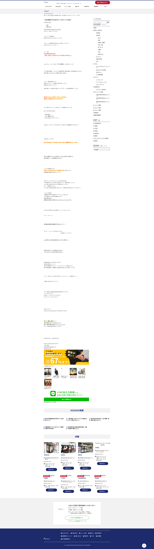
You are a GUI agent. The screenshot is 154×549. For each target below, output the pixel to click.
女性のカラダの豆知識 (101, 69)
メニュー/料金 (67, 6)
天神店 (96, 130)
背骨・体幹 (100, 44)
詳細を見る (51, 469)
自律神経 (98, 32)
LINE (45, 29)
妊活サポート (99, 72)
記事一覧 (50, 402)
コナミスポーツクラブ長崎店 (101, 138)
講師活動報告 (97, 115)
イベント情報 (97, 105)
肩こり (99, 37)
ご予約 (103, 2)
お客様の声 (86, 6)
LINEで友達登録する (76, 517)
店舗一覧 (91, 533)
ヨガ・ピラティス (100, 84)
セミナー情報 (97, 110)
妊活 (97, 61)
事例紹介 (96, 112)
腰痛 (99, 40)
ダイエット (98, 56)
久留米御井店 (97, 123)
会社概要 (99, 536)
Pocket (59, 29)
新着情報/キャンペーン (67, 536)
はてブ (55, 29)
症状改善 (56, 15)
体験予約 (86, 536)
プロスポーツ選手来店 (101, 89)
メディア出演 (97, 107)
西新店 (96, 135)
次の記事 (54, 402)
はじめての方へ (48, 6)
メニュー (96, 77)
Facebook (48, 29)
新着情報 (96, 6)
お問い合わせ (78, 536)
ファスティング (99, 79)
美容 (95, 27)
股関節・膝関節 (101, 42)
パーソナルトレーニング (101, 82)
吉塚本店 (96, 133)
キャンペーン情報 (98, 91)
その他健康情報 (99, 74)
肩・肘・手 (100, 47)
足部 (59, 15)
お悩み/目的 (74, 533)
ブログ (105, 6)
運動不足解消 (99, 58)
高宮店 (96, 140)
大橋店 (96, 125)
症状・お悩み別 (51, 15)
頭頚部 (99, 49)
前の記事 (46, 402)
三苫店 (96, 128)
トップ (46, 15)
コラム (96, 63)
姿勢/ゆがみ (48, 26)
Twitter (52, 29)
